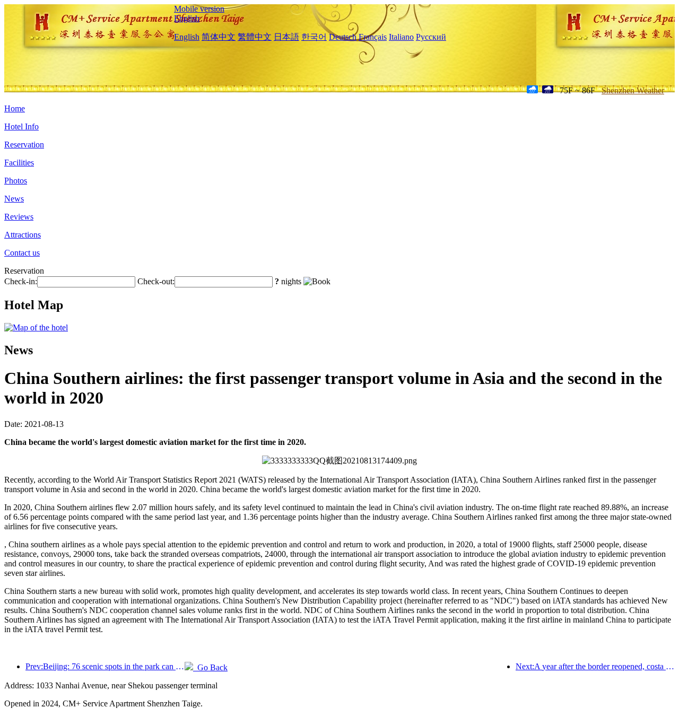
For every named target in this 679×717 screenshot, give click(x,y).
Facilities (19, 162)
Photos (15, 180)
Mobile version (199, 8)
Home (14, 108)
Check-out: (156, 281)
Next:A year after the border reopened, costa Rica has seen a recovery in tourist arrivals (595, 666)
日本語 (286, 36)
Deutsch (342, 36)
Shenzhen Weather (633, 90)
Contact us (22, 252)
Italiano (401, 36)
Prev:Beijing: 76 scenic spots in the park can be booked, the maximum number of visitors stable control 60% (105, 666)
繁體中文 (255, 36)
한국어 (314, 36)
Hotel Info (21, 126)
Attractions (22, 234)
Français (373, 36)
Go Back (210, 667)
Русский (431, 36)
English (186, 18)
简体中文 (219, 36)
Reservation (24, 144)
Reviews (18, 216)
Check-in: (20, 281)
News (14, 198)
